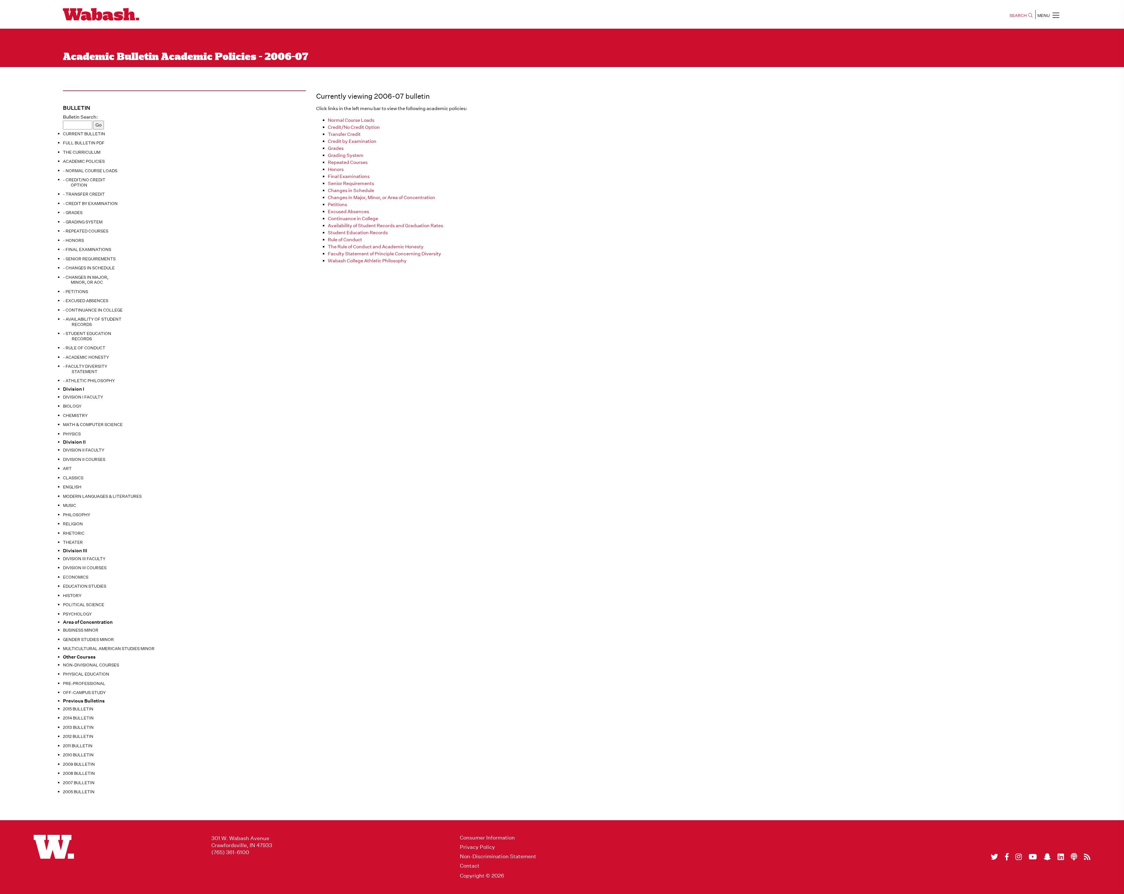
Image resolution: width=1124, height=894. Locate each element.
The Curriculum (81, 152)
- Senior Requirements (89, 258)
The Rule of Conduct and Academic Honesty (376, 246)
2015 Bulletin (78, 709)
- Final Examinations (87, 249)
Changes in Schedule (351, 190)
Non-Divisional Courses (91, 665)
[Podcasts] (1074, 856)
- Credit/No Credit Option (84, 182)
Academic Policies (84, 161)
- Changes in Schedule (89, 268)
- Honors (73, 240)
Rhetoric (74, 533)
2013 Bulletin (78, 727)
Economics (75, 577)
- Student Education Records (87, 336)
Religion (73, 524)
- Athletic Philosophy (89, 380)
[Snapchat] (1047, 856)
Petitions (337, 204)
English (72, 487)
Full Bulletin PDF (83, 143)
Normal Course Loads (351, 120)
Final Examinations (349, 176)
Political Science (83, 604)
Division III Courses (85, 567)
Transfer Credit (344, 134)
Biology (72, 406)
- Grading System (82, 222)
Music (69, 505)
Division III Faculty (84, 558)
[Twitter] (994, 856)
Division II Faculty (83, 450)
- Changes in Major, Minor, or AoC (85, 280)
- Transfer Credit (84, 194)
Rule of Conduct (345, 239)
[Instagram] (1018, 856)
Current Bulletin (84, 133)
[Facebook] (1007, 856)
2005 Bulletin (79, 791)
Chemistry (75, 415)
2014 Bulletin (78, 718)
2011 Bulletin (77, 745)
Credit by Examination (352, 141)
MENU (1043, 15)
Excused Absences (348, 211)
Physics (72, 434)
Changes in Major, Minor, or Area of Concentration (381, 197)
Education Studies (84, 586)
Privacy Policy (477, 847)
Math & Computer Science (93, 424)
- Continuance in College (93, 310)
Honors (336, 169)
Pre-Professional (84, 683)
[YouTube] (1033, 856)
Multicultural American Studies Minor (109, 648)
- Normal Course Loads (90, 170)
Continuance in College (353, 218)
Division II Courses (84, 459)
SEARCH (1018, 15)
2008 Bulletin (79, 773)
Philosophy (76, 514)
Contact (469, 866)
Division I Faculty (83, 397)
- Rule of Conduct (84, 348)
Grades (336, 148)
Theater (73, 542)
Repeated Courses (348, 162)
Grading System (346, 155)
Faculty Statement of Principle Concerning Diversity (384, 254)
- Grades (73, 212)
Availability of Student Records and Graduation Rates (385, 225)
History (72, 595)
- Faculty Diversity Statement (85, 369)
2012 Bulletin (78, 736)
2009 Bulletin (79, 764)
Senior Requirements (351, 183)
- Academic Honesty (86, 357)
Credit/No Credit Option (354, 127)
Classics (73, 478)
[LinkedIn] (1061, 856)
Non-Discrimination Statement (498, 856)
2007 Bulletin (79, 782)
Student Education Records (358, 232)
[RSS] (1087, 856)
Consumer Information (487, 838)
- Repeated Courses (85, 231)
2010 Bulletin (78, 755)
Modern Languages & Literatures (102, 496)
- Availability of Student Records (92, 322)
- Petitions (75, 291)
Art (67, 468)
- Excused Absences (85, 300)
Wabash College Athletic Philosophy (367, 261)
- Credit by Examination (90, 203)
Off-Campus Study (84, 692)
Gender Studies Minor (88, 639)
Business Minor (80, 630)
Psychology (77, 614)
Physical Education (86, 674)
